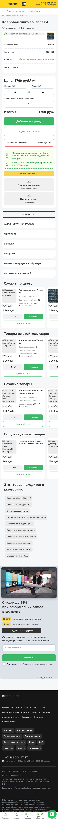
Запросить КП (29, 214)
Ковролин (8, 730)
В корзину (33, 317)
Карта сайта (7, 788)
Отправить (29, 658)
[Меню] (4, 4)
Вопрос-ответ (8, 722)
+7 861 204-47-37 (48, 3)
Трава (31, 742)
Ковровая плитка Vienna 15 (31, 341)
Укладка (46, 712)
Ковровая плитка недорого (18, 543)
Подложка (8, 748)
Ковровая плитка (24, 730)
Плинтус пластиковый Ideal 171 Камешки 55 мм (31, 442)
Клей (41, 742)
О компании (7, 707)
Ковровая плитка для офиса (19, 524)
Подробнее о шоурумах (22, 630)
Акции (19, 707)
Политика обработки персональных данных (32, 788)
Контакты (38, 717)
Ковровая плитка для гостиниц (20, 530)
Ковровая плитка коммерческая (21, 536)
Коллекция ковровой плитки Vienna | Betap (26, 517)
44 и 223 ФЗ (39, 707)
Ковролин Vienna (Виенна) (18, 498)
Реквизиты (27, 717)
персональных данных (42, 664)
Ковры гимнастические (14, 742)
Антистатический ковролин (18, 549)
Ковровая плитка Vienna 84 (31, 291)
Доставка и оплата (10, 717)
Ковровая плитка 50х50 (17, 556)
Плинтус (21, 748)
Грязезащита (35, 748)
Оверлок (36, 712)
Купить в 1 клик (23, 323)
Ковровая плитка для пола (18, 504)
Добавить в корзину (29, 121)
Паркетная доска (32, 736)
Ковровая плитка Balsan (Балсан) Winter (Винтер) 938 (31, 393)
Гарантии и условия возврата (15, 712)
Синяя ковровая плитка (17, 511)
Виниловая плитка (12, 736)
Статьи (27, 707)
